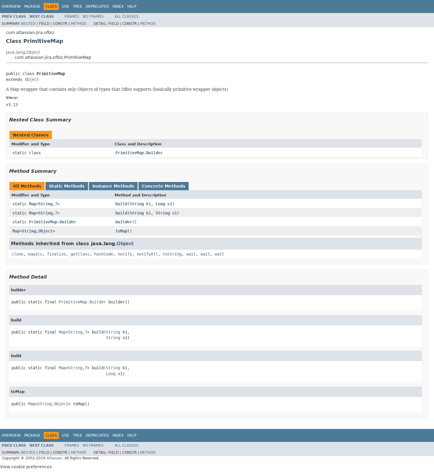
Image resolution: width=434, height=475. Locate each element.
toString (172, 254)
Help (131, 6)
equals (35, 254)
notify (125, 254)
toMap (121, 231)
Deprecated (97, 6)
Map (32, 203)
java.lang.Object (23, 52)
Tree (77, 6)
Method (78, 24)
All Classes (126, 16)
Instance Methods (113, 186)
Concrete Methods (163, 186)
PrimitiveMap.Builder (139, 152)
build (121, 203)
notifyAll (147, 254)
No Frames (93, 16)
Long (160, 203)
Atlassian (54, 458)
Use (65, 6)
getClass (80, 254)
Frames (72, 16)
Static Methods (66, 186)
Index (118, 6)
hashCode (103, 254)
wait (191, 254)
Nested (28, 24)
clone (17, 254)
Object (32, 79)
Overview (11, 6)
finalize (56, 254)
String (45, 203)
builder (123, 221)
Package (32, 6)
